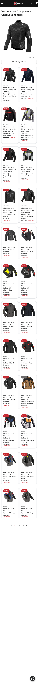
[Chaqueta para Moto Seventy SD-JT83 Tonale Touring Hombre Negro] (10, 196)
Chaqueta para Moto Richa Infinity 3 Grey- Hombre (8, 325)
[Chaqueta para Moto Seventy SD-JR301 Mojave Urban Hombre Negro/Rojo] (10, 114)
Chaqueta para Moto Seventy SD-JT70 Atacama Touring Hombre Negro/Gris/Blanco (10, 93)
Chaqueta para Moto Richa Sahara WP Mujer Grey (27, 475)
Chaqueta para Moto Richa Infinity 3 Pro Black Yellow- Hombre (8, 288)
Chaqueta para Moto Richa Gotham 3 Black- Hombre (9, 398)
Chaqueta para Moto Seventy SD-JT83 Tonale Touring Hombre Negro (10, 212)
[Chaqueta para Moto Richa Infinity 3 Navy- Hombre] (28, 310)
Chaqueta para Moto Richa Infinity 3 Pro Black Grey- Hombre (26, 288)
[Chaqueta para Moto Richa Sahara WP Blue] (10, 496)
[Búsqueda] (32, 3)
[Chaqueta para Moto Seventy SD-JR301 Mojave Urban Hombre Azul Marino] (28, 75)
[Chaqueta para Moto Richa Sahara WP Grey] (28, 496)
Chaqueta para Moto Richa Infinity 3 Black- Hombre (9, 362)
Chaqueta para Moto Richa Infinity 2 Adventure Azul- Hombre (9, 438)
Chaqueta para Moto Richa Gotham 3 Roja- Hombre (27, 362)
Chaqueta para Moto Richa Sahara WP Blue (9, 511)
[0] (35, 3)
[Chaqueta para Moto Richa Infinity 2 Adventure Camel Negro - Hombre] (28, 383)
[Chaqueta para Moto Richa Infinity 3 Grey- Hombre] (10, 310)
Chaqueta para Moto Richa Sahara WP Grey (27, 511)
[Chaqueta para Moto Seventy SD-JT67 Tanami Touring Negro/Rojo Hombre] (10, 155)
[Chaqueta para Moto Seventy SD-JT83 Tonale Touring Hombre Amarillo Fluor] (28, 155)
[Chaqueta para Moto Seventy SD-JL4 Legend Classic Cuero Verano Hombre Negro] (28, 196)
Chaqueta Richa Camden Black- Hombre (9, 249)
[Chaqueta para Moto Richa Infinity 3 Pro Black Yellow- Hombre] (10, 271)
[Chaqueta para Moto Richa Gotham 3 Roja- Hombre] (28, 346)
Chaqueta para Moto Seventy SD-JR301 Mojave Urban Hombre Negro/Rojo (10, 131)
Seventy (6, 85)
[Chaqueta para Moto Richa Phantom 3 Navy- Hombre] (28, 235)
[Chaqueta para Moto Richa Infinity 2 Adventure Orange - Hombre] (28, 421)
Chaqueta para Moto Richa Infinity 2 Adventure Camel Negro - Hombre (27, 399)
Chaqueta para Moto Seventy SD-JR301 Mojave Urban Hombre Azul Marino (27, 92)
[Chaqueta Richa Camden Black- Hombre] (10, 235)
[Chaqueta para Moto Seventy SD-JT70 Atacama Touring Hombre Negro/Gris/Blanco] (10, 75)
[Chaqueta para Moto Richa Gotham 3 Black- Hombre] (10, 383)
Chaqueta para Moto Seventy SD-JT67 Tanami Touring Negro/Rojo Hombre (10, 173)
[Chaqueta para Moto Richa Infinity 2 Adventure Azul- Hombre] (10, 421)
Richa (5, 245)
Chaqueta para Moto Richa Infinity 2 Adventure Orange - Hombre (27, 438)
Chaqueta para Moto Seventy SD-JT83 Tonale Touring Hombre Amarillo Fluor (27, 172)
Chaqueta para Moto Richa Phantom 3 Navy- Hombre (27, 250)
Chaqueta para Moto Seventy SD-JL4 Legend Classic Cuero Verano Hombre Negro (27, 213)
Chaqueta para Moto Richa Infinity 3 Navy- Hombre (26, 325)
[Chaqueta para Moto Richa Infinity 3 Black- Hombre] (10, 346)
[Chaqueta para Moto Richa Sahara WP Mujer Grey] (28, 460)
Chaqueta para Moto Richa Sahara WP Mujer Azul (9, 475)
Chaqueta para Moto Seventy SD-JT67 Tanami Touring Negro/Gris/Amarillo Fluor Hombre (27, 132)
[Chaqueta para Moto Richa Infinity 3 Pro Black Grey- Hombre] (28, 271)
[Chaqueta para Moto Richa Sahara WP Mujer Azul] (10, 460)
